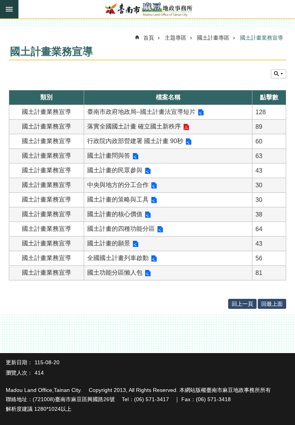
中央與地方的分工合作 (118, 185)
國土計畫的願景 (108, 243)
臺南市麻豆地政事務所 (147, 9)
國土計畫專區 (213, 38)
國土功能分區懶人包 (115, 272)
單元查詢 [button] (278, 73)
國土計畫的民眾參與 (115, 170)
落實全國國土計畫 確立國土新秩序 (134, 126)
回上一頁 (242, 304)
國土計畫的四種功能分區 (121, 228)
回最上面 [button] (272, 304)
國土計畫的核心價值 (115, 214)
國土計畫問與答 (108, 155)
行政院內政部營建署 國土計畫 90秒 (135, 141)
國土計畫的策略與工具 (118, 199)
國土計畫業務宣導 (261, 38)
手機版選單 (9, 9)
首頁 (148, 38)
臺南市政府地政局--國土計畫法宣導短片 (141, 111)
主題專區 (175, 38)
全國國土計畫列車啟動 (118, 258)
